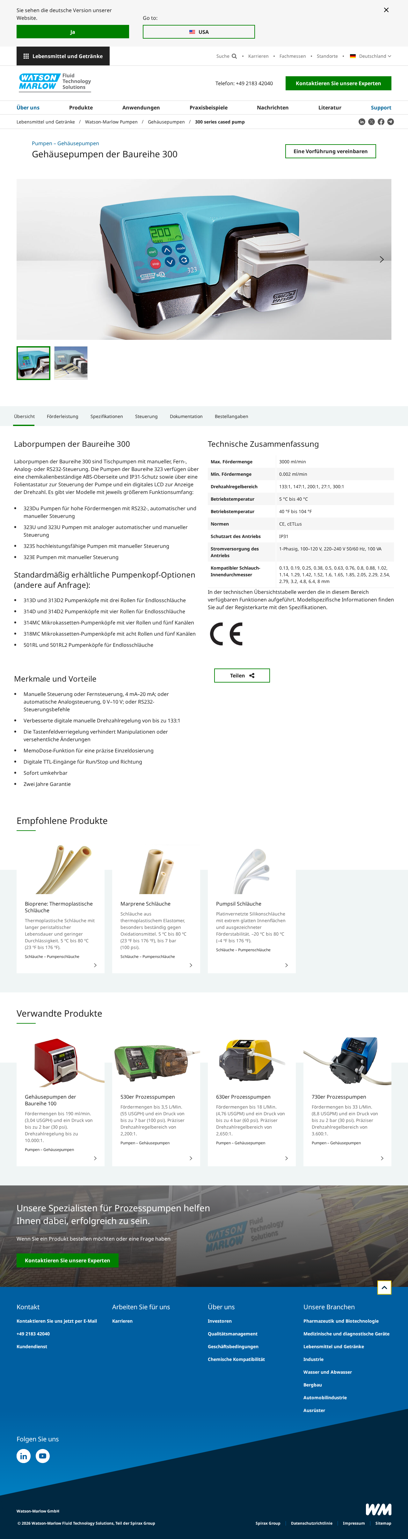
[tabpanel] (204, 613)
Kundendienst (32, 1346)
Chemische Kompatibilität (236, 1359)
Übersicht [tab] (24, 416)
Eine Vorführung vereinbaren (331, 151)
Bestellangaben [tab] (231, 416)
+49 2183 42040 (33, 1334)
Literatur (329, 107)
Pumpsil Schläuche (238, 903)
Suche (222, 56)
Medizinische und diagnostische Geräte (346, 1334)
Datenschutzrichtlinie (311, 1523)
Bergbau (312, 1385)
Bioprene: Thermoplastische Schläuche (59, 907)
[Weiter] (382, 259)
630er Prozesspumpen (243, 1096)
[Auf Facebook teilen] (381, 122)
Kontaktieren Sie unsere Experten (338, 83)
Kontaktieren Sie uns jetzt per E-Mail (57, 1321)
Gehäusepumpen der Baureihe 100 (50, 1100)
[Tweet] (371, 122)
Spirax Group (268, 1523)
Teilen (237, 675)
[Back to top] (384, 1288)
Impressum (354, 1523)
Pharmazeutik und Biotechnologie (341, 1321)
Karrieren (258, 56)
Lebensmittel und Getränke (68, 56)
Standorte (327, 56)
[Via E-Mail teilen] (390, 122)
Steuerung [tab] (146, 416)
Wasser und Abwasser (327, 1372)
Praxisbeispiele (209, 107)
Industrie (313, 1359)
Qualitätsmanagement (233, 1334)
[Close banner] (386, 9)
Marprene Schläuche (145, 903)
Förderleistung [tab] (62, 416)
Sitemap (383, 1523)
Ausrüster (314, 1410)
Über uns (28, 107)
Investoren (220, 1321)
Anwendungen (141, 107)
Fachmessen (293, 56)
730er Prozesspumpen (339, 1096)
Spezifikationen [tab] (107, 416)
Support (381, 107)
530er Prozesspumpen (147, 1096)
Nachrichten (273, 107)
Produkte (81, 107)
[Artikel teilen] (362, 122)
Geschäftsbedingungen (233, 1346)
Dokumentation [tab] (186, 416)
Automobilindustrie (325, 1397)
